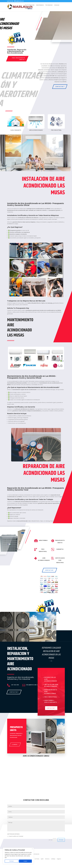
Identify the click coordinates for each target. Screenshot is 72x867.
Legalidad (27, 8)
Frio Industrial (48, 5)
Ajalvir (42, 858)
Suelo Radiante (40, 5)
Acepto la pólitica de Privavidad (16, 836)
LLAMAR (14, 744)
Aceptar (25, 861)
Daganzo (59, 858)
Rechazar (11, 861)
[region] (18, 856)
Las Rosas (37, 858)
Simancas (47, 858)
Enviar (61, 840)
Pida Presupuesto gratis (18, 58)
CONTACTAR (59, 86)
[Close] (32, 849)
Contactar (56, 5)
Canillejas (53, 858)
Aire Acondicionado (29, 5)
